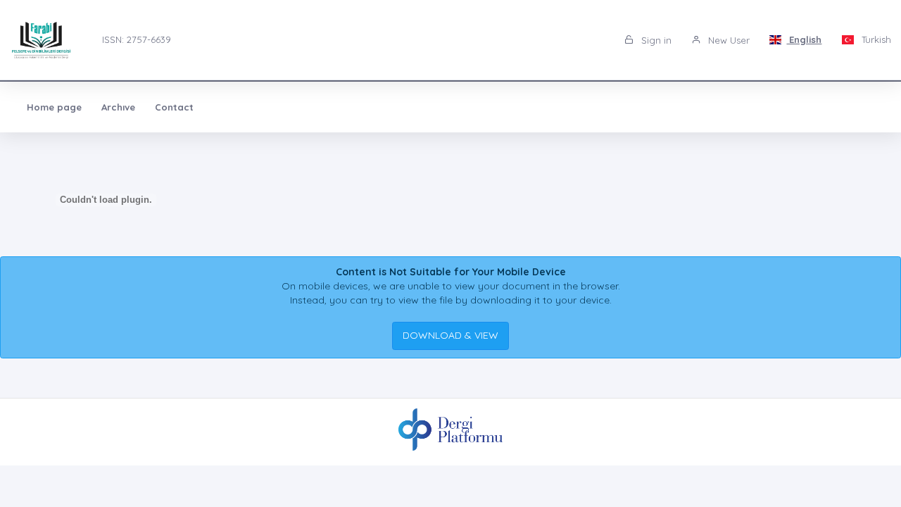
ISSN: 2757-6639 (136, 39)
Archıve (118, 107)
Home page (54, 107)
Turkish (875, 39)
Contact (174, 107)
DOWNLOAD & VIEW (450, 335)
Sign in (655, 40)
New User (727, 40)
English (803, 39)
